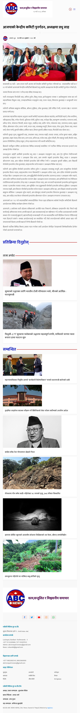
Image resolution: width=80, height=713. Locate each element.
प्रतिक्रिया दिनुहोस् (16, 242)
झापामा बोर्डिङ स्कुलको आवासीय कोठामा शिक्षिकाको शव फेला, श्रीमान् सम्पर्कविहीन (35, 535)
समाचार (5, 675)
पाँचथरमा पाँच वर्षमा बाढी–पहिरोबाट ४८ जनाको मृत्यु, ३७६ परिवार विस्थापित (32, 493)
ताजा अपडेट (9, 255)
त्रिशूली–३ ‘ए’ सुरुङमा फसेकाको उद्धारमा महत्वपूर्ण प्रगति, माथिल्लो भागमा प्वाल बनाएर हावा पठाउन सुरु (39, 336)
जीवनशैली (31, 679)
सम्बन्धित (9, 349)
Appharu (50, 708)
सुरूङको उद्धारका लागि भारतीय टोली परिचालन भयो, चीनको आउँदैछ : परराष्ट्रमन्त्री (35, 293)
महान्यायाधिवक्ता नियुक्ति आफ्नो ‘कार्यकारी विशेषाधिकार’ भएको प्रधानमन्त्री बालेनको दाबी (37, 380)
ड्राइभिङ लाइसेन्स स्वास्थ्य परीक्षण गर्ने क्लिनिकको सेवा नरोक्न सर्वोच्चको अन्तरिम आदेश (36, 410)
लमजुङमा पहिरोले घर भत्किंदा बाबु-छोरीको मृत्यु (22, 576)
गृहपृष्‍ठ (5, 672)
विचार (56, 675)
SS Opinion (57, 679)
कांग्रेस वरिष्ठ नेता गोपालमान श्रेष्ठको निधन (20, 452)
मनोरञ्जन (56, 672)
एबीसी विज (32, 675)
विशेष (4, 679)
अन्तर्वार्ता (31, 672)
